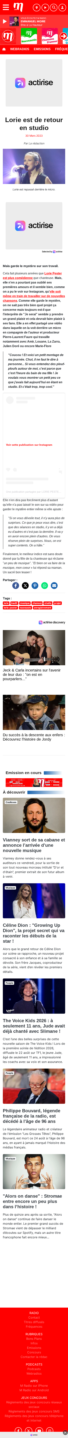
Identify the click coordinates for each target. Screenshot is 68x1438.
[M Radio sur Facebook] (18, 1431)
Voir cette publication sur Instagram (29, 444)
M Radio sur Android (34, 1390)
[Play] (5, 21)
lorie (6, 603)
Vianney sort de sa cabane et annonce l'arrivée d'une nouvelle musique (34, 845)
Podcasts (34, 1369)
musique (25, 603)
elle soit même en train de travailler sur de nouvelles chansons (34, 296)
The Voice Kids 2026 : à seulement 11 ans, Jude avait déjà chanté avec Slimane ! (34, 1026)
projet (57, 603)
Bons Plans (34, 1339)
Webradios (19, 49)
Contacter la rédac (34, 1357)
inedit (14, 603)
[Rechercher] (53, 7)
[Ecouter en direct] (45, 7)
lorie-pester (10, 607)
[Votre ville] (36, 7)
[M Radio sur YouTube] (39, 1431)
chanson (37, 603)
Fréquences (34, 1326)
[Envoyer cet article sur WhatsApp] (43, 587)
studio (47, 603)
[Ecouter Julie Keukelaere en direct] (34, 782)
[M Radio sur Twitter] (28, 1431)
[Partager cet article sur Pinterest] (34, 587)
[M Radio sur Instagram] (49, 1431)
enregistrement (42, 607)
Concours (34, 1352)
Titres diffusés (34, 1322)
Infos (34, 1343)
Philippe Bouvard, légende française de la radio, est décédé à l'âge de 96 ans (31, 1116)
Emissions (42, 49)
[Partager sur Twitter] (24, 587)
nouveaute (25, 607)
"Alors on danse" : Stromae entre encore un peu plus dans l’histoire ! (32, 1201)
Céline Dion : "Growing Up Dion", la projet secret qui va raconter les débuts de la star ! (33, 933)
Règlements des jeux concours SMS (34, 1411)
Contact (34, 1317)
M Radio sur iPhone (34, 1385)
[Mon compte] (62, 7)
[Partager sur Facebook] (14, 587)
